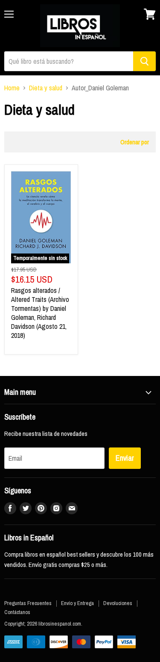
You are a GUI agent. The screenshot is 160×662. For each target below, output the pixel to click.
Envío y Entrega (77, 603)
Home (12, 88)
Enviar (125, 458)
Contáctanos (17, 612)
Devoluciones (117, 603)
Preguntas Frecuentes (28, 603)
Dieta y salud (45, 88)
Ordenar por (134, 142)
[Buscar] (144, 61)
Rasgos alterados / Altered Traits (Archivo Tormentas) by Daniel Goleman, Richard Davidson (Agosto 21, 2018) (40, 313)
